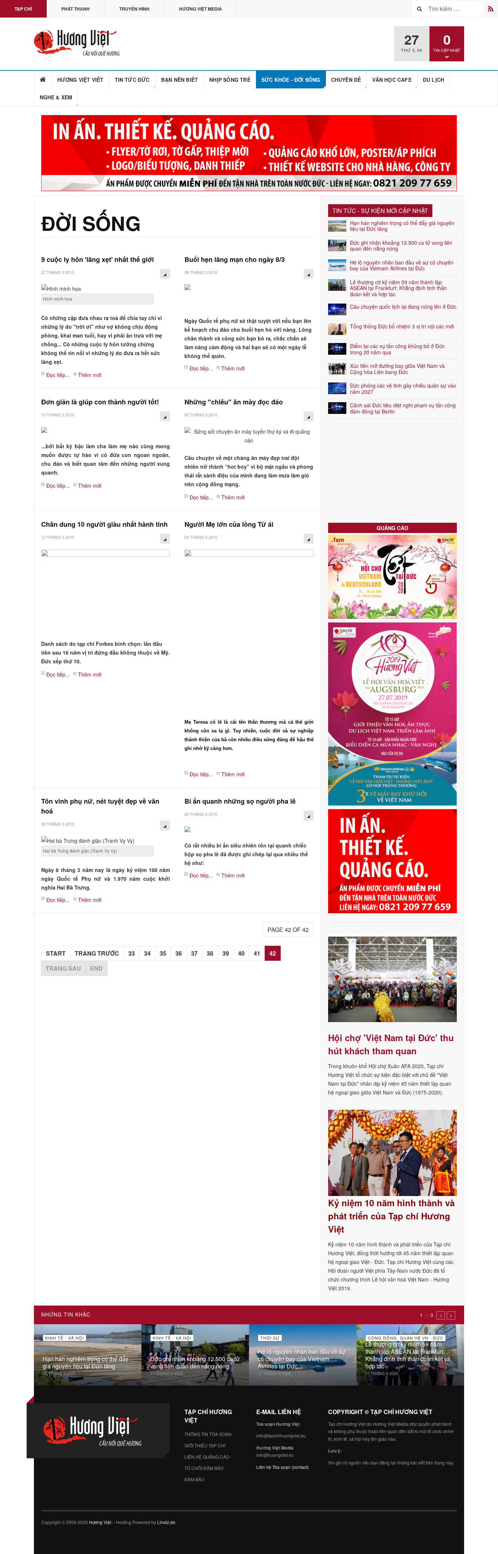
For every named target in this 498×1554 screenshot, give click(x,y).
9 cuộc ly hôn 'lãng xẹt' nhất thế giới (97, 259)
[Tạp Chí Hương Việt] (79, 43)
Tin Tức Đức (132, 79)
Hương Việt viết (80, 79)
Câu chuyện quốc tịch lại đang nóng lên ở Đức (403, 306)
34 (147, 953)
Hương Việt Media (200, 8)
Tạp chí (23, 8)
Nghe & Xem (56, 97)
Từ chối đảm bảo (203, 1468)
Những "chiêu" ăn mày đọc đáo (233, 402)
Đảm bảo (194, 1479)
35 (163, 953)
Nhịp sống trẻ (229, 79)
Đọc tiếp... (58, 374)
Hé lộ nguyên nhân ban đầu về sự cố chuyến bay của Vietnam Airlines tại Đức (402, 265)
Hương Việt (100, 1522)
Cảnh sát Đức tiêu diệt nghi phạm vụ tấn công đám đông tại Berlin (403, 408)
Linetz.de (166, 1522)
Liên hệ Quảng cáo (206, 1457)
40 (241, 953)
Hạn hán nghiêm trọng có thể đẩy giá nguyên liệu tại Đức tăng (402, 226)
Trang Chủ (43, 79)
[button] (440, 1315)
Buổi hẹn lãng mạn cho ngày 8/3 (234, 259)
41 (257, 953)
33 (131, 953)
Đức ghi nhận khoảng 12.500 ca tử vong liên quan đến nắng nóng (401, 245)
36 (178, 953)
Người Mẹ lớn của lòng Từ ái (228, 524)
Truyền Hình (134, 8)
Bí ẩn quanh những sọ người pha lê (240, 801)
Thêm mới (89, 374)
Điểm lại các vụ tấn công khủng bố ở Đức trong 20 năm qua (397, 349)
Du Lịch (433, 79)
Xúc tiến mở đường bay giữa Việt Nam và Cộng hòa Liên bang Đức (397, 369)
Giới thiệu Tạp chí (204, 1445)
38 (210, 953)
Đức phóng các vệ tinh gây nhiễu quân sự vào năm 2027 (403, 388)
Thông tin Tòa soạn (208, 1434)
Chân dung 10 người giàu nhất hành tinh (104, 524)
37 (194, 953)
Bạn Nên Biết (179, 79)
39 (225, 953)
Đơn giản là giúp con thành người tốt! (100, 402)
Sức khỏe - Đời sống (290, 79)
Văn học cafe (391, 79)
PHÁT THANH (75, 8)
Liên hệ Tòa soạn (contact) (282, 1467)
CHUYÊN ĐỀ (346, 79)
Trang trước (97, 953)
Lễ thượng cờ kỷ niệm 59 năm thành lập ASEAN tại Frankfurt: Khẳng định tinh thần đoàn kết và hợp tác (398, 288)
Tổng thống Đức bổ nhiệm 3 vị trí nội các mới (402, 326)
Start (56, 953)
